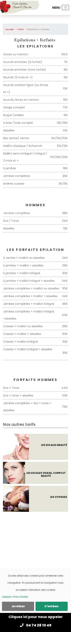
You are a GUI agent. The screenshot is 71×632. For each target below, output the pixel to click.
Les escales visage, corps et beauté (46, 474)
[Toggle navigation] (65, 7)
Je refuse (18, 606)
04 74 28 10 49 (38, 625)
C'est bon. (51, 606)
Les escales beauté (54, 445)
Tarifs (21, 29)
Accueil (10, 29)
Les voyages (58, 497)
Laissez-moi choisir (15, 597)
